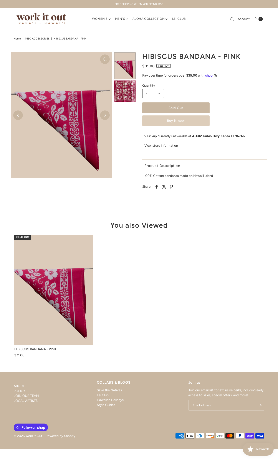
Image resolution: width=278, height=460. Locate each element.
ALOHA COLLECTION (148, 19)
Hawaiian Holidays (110, 400)
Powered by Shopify (60, 436)
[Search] (232, 19)
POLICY (19, 391)
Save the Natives (109, 390)
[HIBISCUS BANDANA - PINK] (53, 290)
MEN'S (120, 19)
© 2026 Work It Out (28, 436)
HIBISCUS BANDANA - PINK (35, 349)
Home (17, 38)
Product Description (162, 166)
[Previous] (18, 115)
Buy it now (176, 121)
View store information (161, 146)
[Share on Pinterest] (171, 186)
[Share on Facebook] (156, 186)
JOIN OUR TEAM (26, 396)
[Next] (105, 115)
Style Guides (106, 405)
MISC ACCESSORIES (37, 38)
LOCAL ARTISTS (26, 401)
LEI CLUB (179, 19)
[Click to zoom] (105, 59)
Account (244, 19)
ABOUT (19, 386)
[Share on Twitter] (164, 186)
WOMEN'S (100, 19)
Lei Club (103, 395)
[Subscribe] (258, 405)
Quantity (148, 85)
